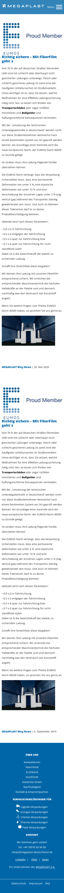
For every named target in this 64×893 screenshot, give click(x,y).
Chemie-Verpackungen (34, 817)
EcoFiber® (32, 772)
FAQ (47, 883)
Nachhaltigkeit (32, 787)
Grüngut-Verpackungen (34, 812)
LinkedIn (20, 859)
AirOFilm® (32, 777)
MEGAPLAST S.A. (45, 867)
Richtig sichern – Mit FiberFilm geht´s (29, 58)
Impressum (35, 883)
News (45, 859)
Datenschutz (18, 883)
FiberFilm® (32, 767)
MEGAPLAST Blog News (16, 367)
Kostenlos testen (32, 782)
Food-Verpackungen (34, 827)
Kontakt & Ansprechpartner (32, 792)
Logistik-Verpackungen (34, 807)
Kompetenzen (32, 762)
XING (34, 859)
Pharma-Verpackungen (34, 822)
